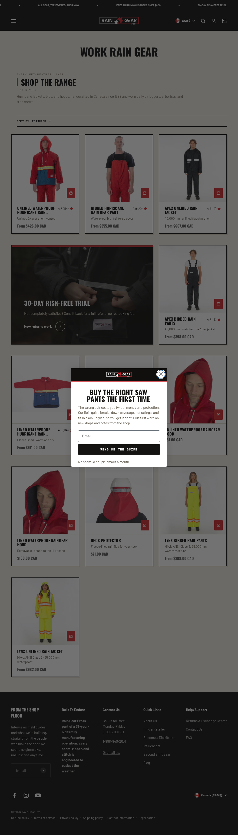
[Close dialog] (161, 374)
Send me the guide (119, 449)
